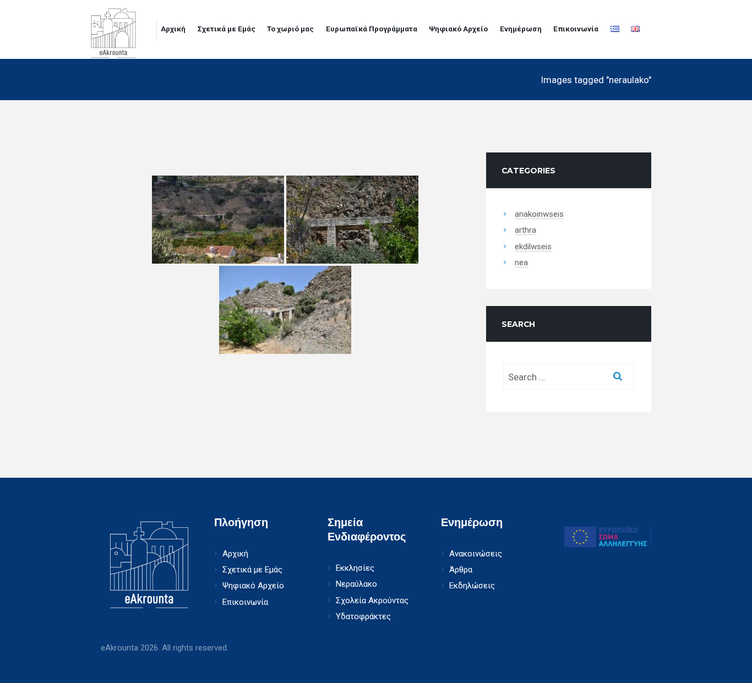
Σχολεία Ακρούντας (372, 601)
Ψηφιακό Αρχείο (458, 28)
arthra (525, 230)
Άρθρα (460, 570)
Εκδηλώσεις (472, 586)
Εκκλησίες (355, 568)
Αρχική (173, 28)
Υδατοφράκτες (363, 617)
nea (521, 263)
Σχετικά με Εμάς (226, 28)
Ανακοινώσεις (475, 554)
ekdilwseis (533, 247)
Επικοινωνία (575, 28)
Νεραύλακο (356, 584)
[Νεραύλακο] (218, 220)
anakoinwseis (539, 214)
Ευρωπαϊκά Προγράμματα (371, 28)
